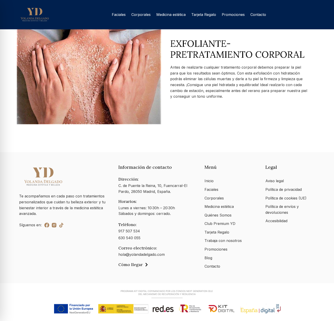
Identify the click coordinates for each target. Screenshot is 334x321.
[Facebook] (46, 225)
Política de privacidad (283, 189)
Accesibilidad (276, 221)
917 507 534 (129, 231)
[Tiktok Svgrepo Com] (61, 225)
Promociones (233, 14)
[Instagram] (54, 225)
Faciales (119, 14)
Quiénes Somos (218, 215)
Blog (208, 258)
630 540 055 (129, 238)
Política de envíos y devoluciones (282, 209)
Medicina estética (171, 14)
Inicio (209, 181)
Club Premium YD (219, 223)
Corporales (141, 14)
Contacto (258, 14)
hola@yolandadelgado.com (141, 254)
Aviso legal (274, 181)
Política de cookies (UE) (286, 198)
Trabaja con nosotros (223, 240)
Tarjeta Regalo (203, 14)
